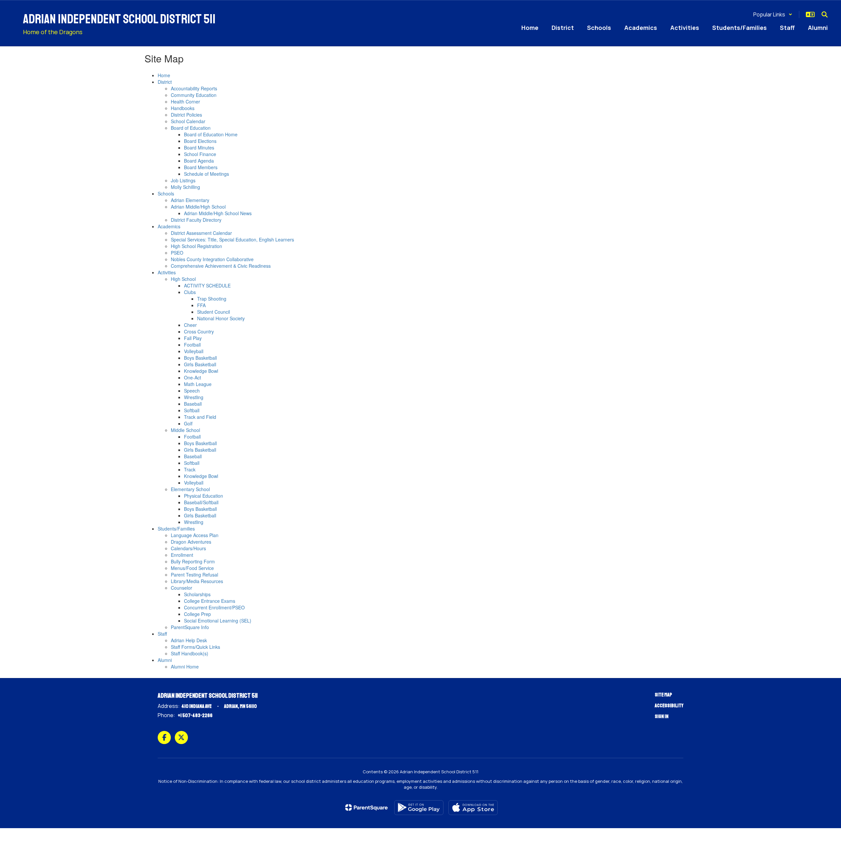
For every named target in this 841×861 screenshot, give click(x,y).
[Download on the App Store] (473, 807)
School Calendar (188, 121)
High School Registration (196, 246)
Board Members (200, 167)
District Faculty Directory (196, 219)
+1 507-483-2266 (195, 715)
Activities (167, 272)
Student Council (213, 311)
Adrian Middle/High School (198, 206)
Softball (191, 410)
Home (164, 75)
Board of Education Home (211, 134)
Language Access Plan (194, 535)
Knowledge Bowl (201, 371)
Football (192, 344)
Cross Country (199, 331)
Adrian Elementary (190, 200)
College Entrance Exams (209, 601)
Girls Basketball (200, 364)
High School (183, 279)
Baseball (193, 403)
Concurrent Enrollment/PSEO (214, 607)
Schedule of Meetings (206, 173)
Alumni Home (185, 666)
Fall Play (193, 338)
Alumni (165, 660)
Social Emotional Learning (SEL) (217, 620)
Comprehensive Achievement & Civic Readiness (221, 265)
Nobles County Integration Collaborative (212, 259)
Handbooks (182, 108)
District (165, 82)
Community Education (193, 95)
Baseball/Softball (201, 502)
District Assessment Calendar (201, 233)
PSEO (177, 252)
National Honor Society (221, 318)
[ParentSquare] (366, 807)
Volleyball (193, 351)
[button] (772, 14)
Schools (166, 193)
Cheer (190, 325)
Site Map (663, 694)
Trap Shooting (211, 298)
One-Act (192, 377)
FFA (201, 305)
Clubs (190, 292)
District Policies (186, 114)
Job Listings (183, 180)
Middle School (185, 430)
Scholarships (197, 594)
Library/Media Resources (197, 581)
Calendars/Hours (188, 548)
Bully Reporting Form (193, 561)
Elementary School (190, 489)
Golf (188, 423)
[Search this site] (824, 14)
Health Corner (185, 101)
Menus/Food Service (192, 568)
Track (189, 469)
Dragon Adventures (191, 541)
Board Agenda (199, 160)
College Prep (197, 614)
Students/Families (176, 528)
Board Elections (200, 141)
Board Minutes (199, 147)
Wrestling (193, 397)
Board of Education (191, 128)
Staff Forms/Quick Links (195, 647)
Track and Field (200, 417)
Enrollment (182, 555)
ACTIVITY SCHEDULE (207, 285)
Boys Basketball (200, 357)
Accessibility (669, 705)
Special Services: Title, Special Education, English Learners (232, 239)
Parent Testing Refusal (194, 574)
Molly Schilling (185, 187)
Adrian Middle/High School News (218, 213)
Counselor (181, 587)
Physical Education (203, 495)
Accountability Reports (194, 88)
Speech (192, 390)
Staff (162, 633)
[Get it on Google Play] (418, 807)
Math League (198, 384)
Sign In (662, 716)
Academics (169, 226)
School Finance (200, 154)
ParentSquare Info (190, 627)
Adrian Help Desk (189, 640)
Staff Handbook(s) (189, 653)
